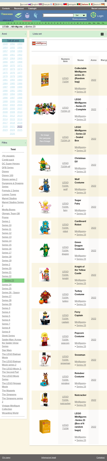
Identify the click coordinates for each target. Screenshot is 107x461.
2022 (19, 126)
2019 (19, 123)
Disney (5, 171)
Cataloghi (32, 8)
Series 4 (6, 312)
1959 (19, 51)
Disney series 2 (9, 179)
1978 (5, 76)
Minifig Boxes (8, 209)
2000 (12, 101)
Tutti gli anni (13, 40)
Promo (5, 217)
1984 (5, 83)
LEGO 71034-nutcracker (65, 400)
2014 (5, 119)
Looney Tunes (9, 194)
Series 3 (6, 308)
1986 (19, 83)
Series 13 (6, 237)
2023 (5, 130)
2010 (19, 112)
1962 (19, 55)
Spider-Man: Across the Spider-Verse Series (11, 343)
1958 (12, 51)
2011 (5, 116)
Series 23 (9, 280)
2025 (19, 130)
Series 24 (6, 285)
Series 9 (6, 332)
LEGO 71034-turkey (65, 297)
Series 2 (6, 264)
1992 (19, 91)
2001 (19, 101)
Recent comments (99, 8)
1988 (12, 87)
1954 (5, 48)
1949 (5, 44)
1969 (5, 65)
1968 (19, 62)
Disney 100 (7, 175)
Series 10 (6, 225)
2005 (5, 108)
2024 (12, 130)
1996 (5, 98)
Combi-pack (8, 160)
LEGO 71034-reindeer (65, 380)
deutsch (97, 4)
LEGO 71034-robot (65, 228)
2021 (12, 126)
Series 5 (6, 316)
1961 (12, 55)
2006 (12, 108)
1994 (12, 94)
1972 (5, 69)
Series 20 (6, 268)
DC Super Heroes (11, 163)
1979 (12, 76)
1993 (5, 94)
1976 (12, 73)
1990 (5, 91)
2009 (12, 112)
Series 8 (6, 328)
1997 (12, 98)
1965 (19, 58)
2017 (5, 123)
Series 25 (6, 288)
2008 (5, 112)
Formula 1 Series (10, 190)
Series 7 (6, 324)
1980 (19, 76)
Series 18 (6, 257)
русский (24, 4)
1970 (12, 65)
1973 (12, 69)
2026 (12, 134)
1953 (19, 44)
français (47, 4)
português (72, 4)
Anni (4, 34)
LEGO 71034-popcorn (65, 339)
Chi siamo (6, 458)
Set (18, 16)
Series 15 (6, 245)
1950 (12, 44)
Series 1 (6, 221)
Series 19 (6, 260)
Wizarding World (10, 413)
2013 (19, 116)
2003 (12, 105)
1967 (12, 62)
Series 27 (6, 296)
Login (100, 16)
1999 (5, 101)
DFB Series (8, 167)
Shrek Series (8, 336)
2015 (12, 119)
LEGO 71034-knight (65, 275)
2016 (19, 119)
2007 (19, 108)
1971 (19, 65)
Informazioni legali (48, 458)
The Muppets (8, 390)
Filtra (4, 142)
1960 (5, 55)
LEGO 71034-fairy (65, 207)
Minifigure (27, 16)
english (35, 4)
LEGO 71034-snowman (65, 359)
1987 (5, 87)
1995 (19, 94)
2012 (12, 116)
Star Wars (7, 350)
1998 (19, 98)
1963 (5, 58)
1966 (5, 62)
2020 (5, 126)
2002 (5, 105)
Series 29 (6, 304)
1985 (12, 83)
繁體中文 (59, 4)
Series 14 (6, 241)
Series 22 (6, 276)
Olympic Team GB (11, 213)
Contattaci (101, 458)
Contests (6, 8)
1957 (5, 51)
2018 (12, 123)
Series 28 (6, 300)
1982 (12, 80)
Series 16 (6, 249)
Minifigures (80, 88)
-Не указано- (8, 156)
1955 (12, 48)
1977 (19, 73)
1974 (19, 69)
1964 (12, 58)
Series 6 (6, 320)
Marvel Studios (9, 198)
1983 (19, 80)
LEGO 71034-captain (65, 318)
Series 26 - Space (11, 292)
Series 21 (6, 272)
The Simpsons (9, 394)
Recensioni (19, 8)
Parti (36, 16)
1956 (19, 48)
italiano (85, 4)
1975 (5, 73)
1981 (5, 80)
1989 (19, 87)
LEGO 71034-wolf (65, 186)
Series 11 (6, 229)
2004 (19, 105)
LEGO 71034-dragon (65, 250)
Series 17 (6, 253)
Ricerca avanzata (79, 19)
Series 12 (6, 233)
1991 (12, 91)
